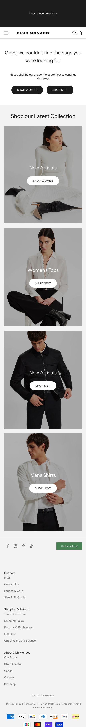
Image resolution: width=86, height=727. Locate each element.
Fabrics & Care (13, 591)
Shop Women (27, 89)
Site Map (10, 684)
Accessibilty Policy (43, 707)
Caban (8, 671)
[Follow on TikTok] (31, 546)
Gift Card (10, 634)
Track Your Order (15, 614)
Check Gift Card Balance (20, 640)
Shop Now (51, 13)
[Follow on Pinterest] (23, 546)
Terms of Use (31, 703)
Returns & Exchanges (18, 627)
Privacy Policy (13, 703)
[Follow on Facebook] (8, 546)
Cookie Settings (69, 545)
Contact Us (11, 584)
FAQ (7, 577)
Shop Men (60, 89)
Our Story (10, 657)
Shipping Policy (14, 621)
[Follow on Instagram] (16, 546)
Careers (9, 677)
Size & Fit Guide (14, 597)
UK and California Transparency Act (60, 703)
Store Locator (13, 664)
